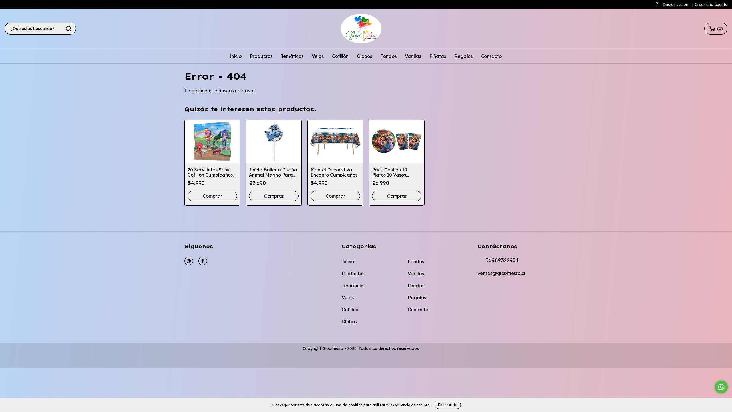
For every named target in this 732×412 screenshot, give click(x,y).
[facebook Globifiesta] (202, 261)
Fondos (388, 56)
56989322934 (502, 260)
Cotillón (340, 56)
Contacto (491, 56)
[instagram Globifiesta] (188, 261)
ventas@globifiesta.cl (501, 273)
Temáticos (292, 56)
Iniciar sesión (675, 4)
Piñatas (437, 56)
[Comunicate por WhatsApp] (721, 387)
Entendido (448, 405)
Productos (261, 56)
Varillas (413, 56)
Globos (364, 56)
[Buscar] (68, 28)
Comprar (335, 196)
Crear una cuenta (711, 4)
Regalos (463, 56)
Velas (318, 56)
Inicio (235, 56)
